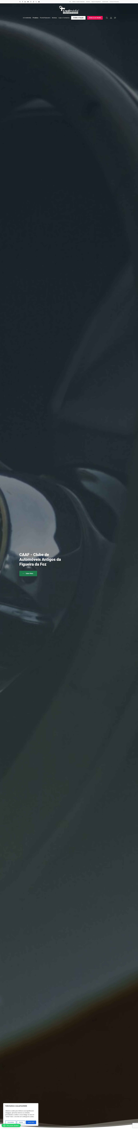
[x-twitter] (20, 1)
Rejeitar (21, 1122)
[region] (20, 1114)
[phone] (36, 1)
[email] (39, 1)
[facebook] (22, 1)
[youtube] (28, 1)
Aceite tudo (31, 1122)
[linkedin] (25, 1)
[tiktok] (33, 1)
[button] (115, 18)
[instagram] (30, 1)
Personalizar (11, 1122)
